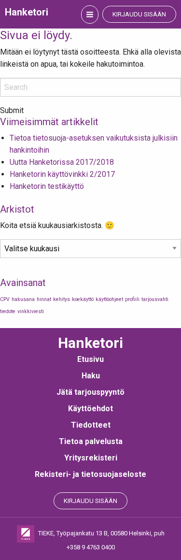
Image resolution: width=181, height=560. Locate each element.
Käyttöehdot (90, 408)
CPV (5, 299)
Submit (12, 111)
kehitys (61, 299)
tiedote (7, 311)
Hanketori (26, 12)
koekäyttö (83, 299)
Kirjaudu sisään (139, 14)
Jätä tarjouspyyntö (90, 392)
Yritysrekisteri (90, 457)
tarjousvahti (154, 299)
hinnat (44, 299)
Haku (91, 375)
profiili (132, 299)
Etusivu (90, 359)
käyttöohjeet (109, 299)
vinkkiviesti (30, 311)
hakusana (23, 299)
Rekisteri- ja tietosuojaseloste (90, 474)
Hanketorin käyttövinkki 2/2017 (62, 174)
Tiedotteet (91, 425)
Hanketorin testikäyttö (47, 186)
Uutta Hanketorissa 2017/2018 (62, 162)
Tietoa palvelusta (91, 441)
